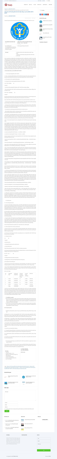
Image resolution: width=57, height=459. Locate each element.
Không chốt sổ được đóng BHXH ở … (47, 25)
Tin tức (34, 4)
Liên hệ (43, 0)
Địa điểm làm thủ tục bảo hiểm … (48, 20)
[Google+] (42, 14)
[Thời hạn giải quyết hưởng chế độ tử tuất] (5, 377)
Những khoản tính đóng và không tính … (48, 29)
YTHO (50, 456)
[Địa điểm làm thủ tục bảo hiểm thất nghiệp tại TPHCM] (23, 377)
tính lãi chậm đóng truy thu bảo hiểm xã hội (19, 368)
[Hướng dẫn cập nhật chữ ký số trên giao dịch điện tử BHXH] (5, 383)
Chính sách (45, 4)
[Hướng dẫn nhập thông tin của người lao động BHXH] (23, 383)
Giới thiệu (39, 0)
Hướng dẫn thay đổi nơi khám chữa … (47, 37)
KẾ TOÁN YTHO (15, 456)
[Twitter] (44, 14)
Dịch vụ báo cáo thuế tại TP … (29, 423)
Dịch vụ (30, 4)
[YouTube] (48, 14)
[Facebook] (40, 14)
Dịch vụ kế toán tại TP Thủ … (29, 427)
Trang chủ (26, 4)
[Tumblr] (46, 14)
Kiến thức (39, 4)
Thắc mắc (50, 4)
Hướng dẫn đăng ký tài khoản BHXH (30, 419)
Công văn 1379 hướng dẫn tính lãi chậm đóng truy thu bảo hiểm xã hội (18, 366)
